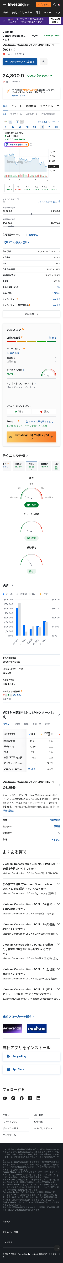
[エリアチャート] (10, 122)
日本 (38, 12)
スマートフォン (10, 1121)
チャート (17, 106)
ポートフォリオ (10, 1128)
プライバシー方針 (10, 1232)
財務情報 (31, 106)
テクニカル (46, 106)
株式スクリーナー (22, 12)
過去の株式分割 (48, 114)
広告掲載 (38, 1121)
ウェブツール (9, 1134)
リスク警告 (7, 1242)
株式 (5, 12)
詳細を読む (8, 810)
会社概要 (38, 1115)
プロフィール (16, 114)
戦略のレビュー (18, 95)
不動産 (57, 826)
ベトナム (55, 839)
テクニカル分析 (14, 455)
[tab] (19, 466)
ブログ (6, 1115)
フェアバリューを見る (47, 201)
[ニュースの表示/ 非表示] (22, 122)
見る (33, 768)
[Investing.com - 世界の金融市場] (19, 4)
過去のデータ (31, 114)
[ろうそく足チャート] (6, 122)
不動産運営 (54, 819)
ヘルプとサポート (43, 1128)
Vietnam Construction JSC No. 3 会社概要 (28, 784)
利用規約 (6, 1221)
